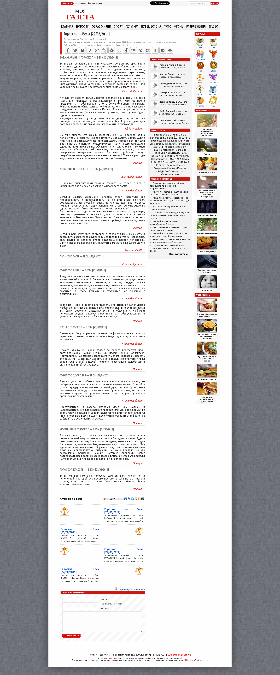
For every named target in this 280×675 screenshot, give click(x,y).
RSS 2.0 (125, 42)
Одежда (156, 161)
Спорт (118, 26)
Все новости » (178, 254)
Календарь (173, 152)
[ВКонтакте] (82, 50)
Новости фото (159, 159)
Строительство (170, 174)
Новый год (174, 158)
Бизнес (158, 134)
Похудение (160, 168)
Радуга (207, 154)
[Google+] (97, 50)
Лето (175, 156)
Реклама (172, 168)
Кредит (168, 156)
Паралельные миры (207, 233)
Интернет (167, 146)
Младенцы (207, 290)
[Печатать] (170, 50)
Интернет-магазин (174, 149)
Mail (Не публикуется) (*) (111, 604)
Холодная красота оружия (207, 271)
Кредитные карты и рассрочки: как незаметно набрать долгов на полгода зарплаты (169, 201)
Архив (93, 655)
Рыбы (213, 106)
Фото (167, 26)
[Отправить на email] (162, 50)
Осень (166, 162)
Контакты (104, 655)
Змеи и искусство (207, 251)
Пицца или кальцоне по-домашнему (207, 399)
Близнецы (200, 59)
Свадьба (162, 171)
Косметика (157, 156)
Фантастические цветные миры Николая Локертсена (206, 193)
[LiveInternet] (119, 50)
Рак (213, 59)
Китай (184, 153)
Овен (200, 47)
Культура (132, 26)
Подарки (160, 164)
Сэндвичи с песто (207, 379)
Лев (200, 71)
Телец (213, 47)
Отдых (174, 162)
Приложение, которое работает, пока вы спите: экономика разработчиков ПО (168, 186)
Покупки (180, 165)
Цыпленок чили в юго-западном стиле (207, 358)
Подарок (171, 165)
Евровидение (158, 140)
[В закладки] (155, 50)
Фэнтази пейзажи (207, 215)
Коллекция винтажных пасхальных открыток (207, 132)
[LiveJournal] (104, 50)
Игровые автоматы (166, 143)
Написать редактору (178, 655)
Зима (152, 143)
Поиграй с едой (207, 172)
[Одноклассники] (90, 50)
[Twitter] (75, 50)
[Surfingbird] (133, 50)
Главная (67, 26)
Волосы (174, 134)
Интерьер (159, 152)
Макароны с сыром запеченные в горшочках (207, 336)
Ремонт (181, 168)
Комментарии (94, 3)
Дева (213, 71)
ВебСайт (104, 608)
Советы (173, 171)
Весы (200, 82)
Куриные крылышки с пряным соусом (207, 315)
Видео (213, 26)
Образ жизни (101, 26)
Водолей (200, 106)
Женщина (172, 140)
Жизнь (179, 26)
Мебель (184, 155)
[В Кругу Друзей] (141, 50)
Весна (166, 134)
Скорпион (213, 82)
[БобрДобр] (148, 50)
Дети (177, 137)
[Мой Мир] (142, 499)
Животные (183, 140)
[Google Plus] (136, 499)
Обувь (185, 159)
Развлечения (196, 26)
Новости (82, 3)
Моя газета (114, 658)
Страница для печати (131, 589)
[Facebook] (68, 50)
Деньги (168, 137)
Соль (181, 171)
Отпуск (184, 161)
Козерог (213, 94)
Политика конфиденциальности (131, 655)
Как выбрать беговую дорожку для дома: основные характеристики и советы (169, 215)
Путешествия (151, 26)
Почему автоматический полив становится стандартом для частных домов (169, 248)
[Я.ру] (126, 50)
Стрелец (200, 94)
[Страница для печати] (116, 589)
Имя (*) (104, 599)
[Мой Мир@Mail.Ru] (111, 50)
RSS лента (158, 655)
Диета (185, 137)
